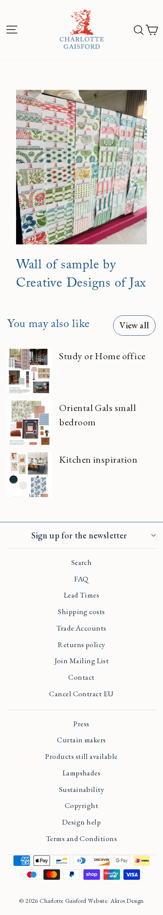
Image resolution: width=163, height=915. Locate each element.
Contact (81, 677)
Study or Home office (102, 356)
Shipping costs (81, 611)
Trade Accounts (81, 628)
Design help (81, 822)
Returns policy (81, 644)
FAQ (81, 579)
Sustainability (81, 789)
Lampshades (82, 773)
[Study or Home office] (29, 371)
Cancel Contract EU (81, 693)
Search (81, 562)
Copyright (81, 805)
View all (134, 325)
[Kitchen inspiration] (29, 474)
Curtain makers (81, 740)
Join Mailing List (81, 660)
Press (81, 723)
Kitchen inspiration (98, 459)
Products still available (81, 756)
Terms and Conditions (81, 838)
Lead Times (82, 595)
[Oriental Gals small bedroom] (29, 423)
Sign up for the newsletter (79, 535)
